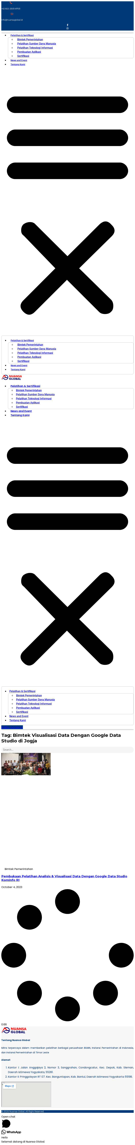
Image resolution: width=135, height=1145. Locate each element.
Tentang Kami (18, 64)
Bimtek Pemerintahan (30, 39)
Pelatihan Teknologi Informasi (35, 47)
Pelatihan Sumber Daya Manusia (36, 43)
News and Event (19, 60)
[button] (67, 202)
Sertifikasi (23, 56)
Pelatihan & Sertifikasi (22, 35)
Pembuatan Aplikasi (29, 51)
